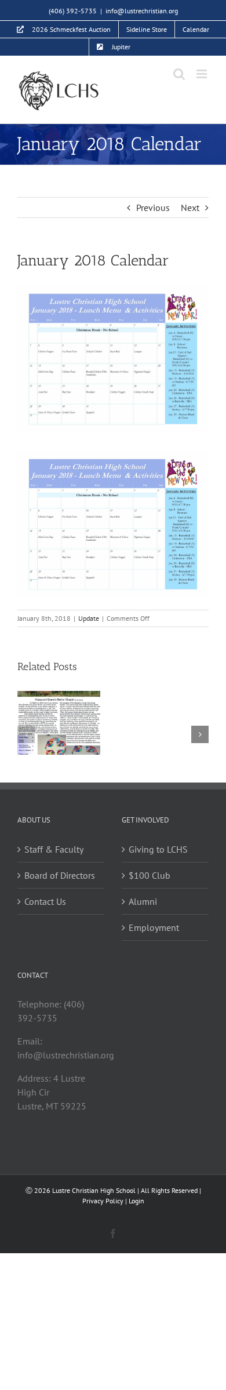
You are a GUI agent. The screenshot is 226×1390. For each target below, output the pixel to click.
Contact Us (45, 901)
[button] (26, 734)
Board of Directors (59, 875)
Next (190, 207)
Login (136, 1200)
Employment (154, 927)
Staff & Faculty (53, 849)
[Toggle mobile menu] (202, 74)
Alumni (143, 901)
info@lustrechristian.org (141, 10)
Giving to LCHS (158, 849)
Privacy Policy (102, 1200)
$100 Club (149, 875)
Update (88, 618)
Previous (153, 207)
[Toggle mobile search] (179, 74)
